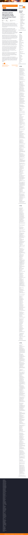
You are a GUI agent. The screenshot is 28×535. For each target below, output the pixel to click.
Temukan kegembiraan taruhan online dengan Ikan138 (15, 65)
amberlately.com (21, 77)
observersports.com (21, 381)
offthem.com (21, 210)
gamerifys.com (21, 208)
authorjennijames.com (22, 119)
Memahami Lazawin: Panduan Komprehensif (22, 28)
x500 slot (4, 495)
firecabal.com (21, 150)
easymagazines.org (21, 436)
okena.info (20, 110)
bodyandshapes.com (22, 195)
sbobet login (20, 47)
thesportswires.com (21, 391)
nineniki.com (20, 240)
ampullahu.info (21, 305)
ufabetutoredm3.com (22, 469)
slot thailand (4, 486)
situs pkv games (21, 51)
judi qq (20, 34)
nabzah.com (20, 243)
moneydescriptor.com (22, 387)
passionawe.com (21, 442)
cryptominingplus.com (22, 382)
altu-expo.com (21, 118)
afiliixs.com (20, 132)
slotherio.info (21, 316)
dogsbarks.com (21, 142)
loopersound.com (21, 89)
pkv (19, 54)
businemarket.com (21, 386)
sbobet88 (4, 522)
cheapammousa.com (22, 122)
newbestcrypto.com (21, 377)
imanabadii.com (21, 337)
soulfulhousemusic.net (22, 453)
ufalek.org (20, 412)
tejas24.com (20, 297)
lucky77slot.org (21, 408)
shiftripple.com (21, 450)
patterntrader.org (21, 420)
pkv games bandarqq (22, 53)
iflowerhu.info (21, 335)
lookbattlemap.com (21, 373)
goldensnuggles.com (22, 372)
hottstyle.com (21, 159)
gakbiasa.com (21, 334)
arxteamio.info (21, 429)
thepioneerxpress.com (22, 217)
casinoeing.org (21, 322)
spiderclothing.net (21, 105)
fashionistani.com (21, 148)
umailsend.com (21, 369)
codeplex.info (21, 109)
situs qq (20, 46)
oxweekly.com (21, 276)
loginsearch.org (21, 319)
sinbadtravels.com (21, 364)
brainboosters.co (21, 76)
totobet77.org (21, 460)
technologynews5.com (22, 175)
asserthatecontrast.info (22, 307)
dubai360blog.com (21, 407)
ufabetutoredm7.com (22, 470)
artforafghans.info (21, 299)
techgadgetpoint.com (22, 405)
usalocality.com (21, 71)
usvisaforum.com (21, 87)
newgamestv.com (21, 397)
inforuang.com (21, 272)
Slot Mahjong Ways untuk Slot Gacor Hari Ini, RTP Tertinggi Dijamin (8, 5)
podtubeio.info (21, 313)
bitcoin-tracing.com (21, 194)
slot (4, 63)
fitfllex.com (20, 270)
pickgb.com (20, 418)
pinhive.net (20, 326)
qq (19, 50)
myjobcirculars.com (21, 230)
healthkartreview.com (22, 155)
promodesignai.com (21, 187)
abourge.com (21, 131)
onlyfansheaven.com (22, 266)
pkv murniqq (4, 504)
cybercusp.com (21, 198)
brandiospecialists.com (22, 241)
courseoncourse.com (22, 351)
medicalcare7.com (21, 242)
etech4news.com (21, 146)
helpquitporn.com (21, 156)
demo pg (20, 49)
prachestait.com (21, 298)
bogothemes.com (21, 94)
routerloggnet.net (21, 233)
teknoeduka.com (21, 176)
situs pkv (20, 58)
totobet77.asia (21, 459)
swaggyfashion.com (21, 283)
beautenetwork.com (22, 193)
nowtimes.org (21, 321)
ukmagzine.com (21, 365)
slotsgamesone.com (21, 235)
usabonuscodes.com (22, 178)
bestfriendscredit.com (22, 114)
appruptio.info (21, 339)
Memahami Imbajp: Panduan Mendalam (22, 17)
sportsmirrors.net (21, 399)
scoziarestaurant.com (22, 185)
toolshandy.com (21, 279)
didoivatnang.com (21, 141)
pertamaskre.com (21, 355)
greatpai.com (21, 127)
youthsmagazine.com (22, 388)
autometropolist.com (22, 137)
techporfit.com (21, 212)
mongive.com (21, 244)
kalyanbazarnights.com (22, 236)
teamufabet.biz (21, 219)
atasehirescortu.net (21, 400)
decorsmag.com (21, 221)
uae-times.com (21, 207)
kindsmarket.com (21, 273)
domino (20, 60)
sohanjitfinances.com (22, 452)
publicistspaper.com (22, 188)
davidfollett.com (21, 84)
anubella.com (21, 191)
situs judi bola (4, 523)
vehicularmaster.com (22, 73)
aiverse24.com (21, 190)
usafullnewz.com (21, 68)
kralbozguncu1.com (21, 163)
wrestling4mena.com (22, 260)
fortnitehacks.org (21, 318)
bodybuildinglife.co (21, 415)
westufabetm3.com (21, 472)
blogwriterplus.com (21, 348)
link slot (20, 41)
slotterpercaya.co (21, 451)
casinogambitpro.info (22, 350)
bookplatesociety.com (22, 101)
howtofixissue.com (21, 218)
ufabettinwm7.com (21, 465)
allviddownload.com (21, 220)
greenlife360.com (21, 214)
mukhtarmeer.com (21, 167)
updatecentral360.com (22, 425)
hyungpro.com (21, 392)
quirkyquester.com (21, 448)
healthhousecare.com (22, 154)
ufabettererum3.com (22, 462)
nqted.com (20, 169)
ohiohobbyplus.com (21, 93)
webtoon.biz (20, 390)
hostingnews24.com (21, 158)
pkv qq (4, 483)
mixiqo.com (20, 440)
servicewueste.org (21, 227)
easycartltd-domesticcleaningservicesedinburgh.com (22, 201)
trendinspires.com (21, 281)
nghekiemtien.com (21, 295)
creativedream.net (21, 264)
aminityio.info (21, 303)
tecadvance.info (21, 302)
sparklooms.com (21, 454)
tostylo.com (20, 375)
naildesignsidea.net (21, 126)
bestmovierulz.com (21, 88)
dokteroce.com (21, 289)
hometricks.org (21, 438)
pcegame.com (21, 171)
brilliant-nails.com (21, 287)
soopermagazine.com (22, 182)
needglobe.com (21, 441)
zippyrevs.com (21, 228)
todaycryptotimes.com (22, 177)
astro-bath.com (21, 117)
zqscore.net (20, 426)
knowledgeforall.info (21, 261)
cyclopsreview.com (21, 140)
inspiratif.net (20, 209)
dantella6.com (21, 234)
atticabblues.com (21, 136)
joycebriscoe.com (21, 78)
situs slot (5, 491)
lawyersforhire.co (21, 385)
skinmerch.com (21, 86)
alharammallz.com (21, 133)
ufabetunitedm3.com (22, 467)
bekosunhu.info (21, 309)
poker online (21, 56)
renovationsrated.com (22, 184)
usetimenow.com (21, 254)
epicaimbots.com (21, 145)
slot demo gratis (21, 40)
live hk (20, 48)
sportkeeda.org (21, 433)
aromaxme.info (21, 306)
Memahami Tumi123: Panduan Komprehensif (22, 14)
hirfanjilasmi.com (21, 437)
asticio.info (20, 428)
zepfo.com (20, 174)
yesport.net (20, 374)
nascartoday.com (21, 168)
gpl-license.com (21, 153)
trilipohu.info (20, 338)
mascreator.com (21, 166)
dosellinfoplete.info (21, 312)
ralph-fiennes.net (21, 268)
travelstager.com (21, 280)
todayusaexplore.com (22, 70)
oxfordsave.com (21, 378)
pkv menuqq (4, 503)
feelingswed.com (21, 149)
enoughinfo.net (21, 325)
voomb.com (20, 404)
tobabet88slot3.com (22, 457)
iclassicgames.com (21, 379)
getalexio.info (21, 430)
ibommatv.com (21, 211)
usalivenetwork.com (21, 358)
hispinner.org (21, 248)
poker (20, 62)
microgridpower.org (21, 439)
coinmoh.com (21, 139)
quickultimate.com (21, 447)
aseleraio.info (21, 427)
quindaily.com (21, 189)
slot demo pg (21, 45)
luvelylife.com (21, 274)
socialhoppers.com (21, 263)
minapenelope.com (21, 90)
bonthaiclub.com (21, 99)
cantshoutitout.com (21, 215)
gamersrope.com (21, 362)
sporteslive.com (21, 394)
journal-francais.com (21, 290)
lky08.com (20, 267)
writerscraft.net (21, 258)
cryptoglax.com (21, 92)
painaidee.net (21, 389)
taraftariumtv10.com (21, 284)
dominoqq (20, 38)
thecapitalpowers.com (22, 456)
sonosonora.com (21, 102)
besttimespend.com (21, 434)
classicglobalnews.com (22, 197)
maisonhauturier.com (22, 165)
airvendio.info (21, 300)
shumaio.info (20, 315)
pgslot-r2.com (21, 172)
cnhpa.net (20, 421)
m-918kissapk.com (21, 333)
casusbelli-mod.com (21, 100)
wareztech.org (21, 366)
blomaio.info (20, 311)
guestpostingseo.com (22, 349)
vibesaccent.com (21, 74)
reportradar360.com (21, 282)
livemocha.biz (21, 323)
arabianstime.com (21, 135)
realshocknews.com (21, 417)
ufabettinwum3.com (22, 466)
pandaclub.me (21, 329)
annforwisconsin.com (22, 81)
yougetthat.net (21, 376)
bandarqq (4, 513)
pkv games (20, 35)
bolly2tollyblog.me (21, 328)
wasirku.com (20, 296)
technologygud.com (21, 416)
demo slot (20, 43)
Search (21, 5)
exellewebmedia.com (22, 363)
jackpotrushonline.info (22, 359)
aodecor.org (20, 320)
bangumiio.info (21, 308)
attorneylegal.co (21, 403)
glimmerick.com (21, 83)
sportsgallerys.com (21, 398)
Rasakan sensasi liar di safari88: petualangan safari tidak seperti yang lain (5, 65)
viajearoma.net (21, 120)
